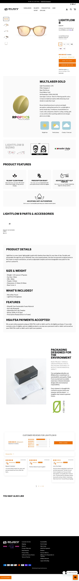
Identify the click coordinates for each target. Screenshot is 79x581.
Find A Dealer (43, 544)
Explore (42, 10)
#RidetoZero (55, 375)
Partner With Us (44, 552)
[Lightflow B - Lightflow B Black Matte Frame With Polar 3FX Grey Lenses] (14, 522)
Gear (53, 8)
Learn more (61, 73)
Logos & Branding (44, 560)
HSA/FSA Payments (45, 548)
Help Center (43, 546)
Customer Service (26, 541)
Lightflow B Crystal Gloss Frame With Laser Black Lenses (63, 44)
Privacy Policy (25, 552)
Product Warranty (26, 548)
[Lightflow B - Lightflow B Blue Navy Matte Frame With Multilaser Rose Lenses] (4, 525)
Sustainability (43, 541)
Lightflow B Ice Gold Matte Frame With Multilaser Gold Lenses (60, 44)
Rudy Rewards (25, 550)
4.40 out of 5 (19, 442)
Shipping (24, 544)
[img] (9, 460)
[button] (62, 54)
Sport (36, 10)
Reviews (42, 550)
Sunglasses (27, 8)
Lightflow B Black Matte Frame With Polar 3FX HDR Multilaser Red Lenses (60, 48)
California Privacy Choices (28, 555)
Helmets (36, 8)
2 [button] (38, 486)
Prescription (45, 8)
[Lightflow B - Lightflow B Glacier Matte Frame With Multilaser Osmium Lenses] (11, 522)
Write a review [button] (63, 442)
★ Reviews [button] (6, 577)
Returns (24, 546)
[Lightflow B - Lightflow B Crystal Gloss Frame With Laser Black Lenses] (8, 522)
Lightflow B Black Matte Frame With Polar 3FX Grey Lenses (71, 44)
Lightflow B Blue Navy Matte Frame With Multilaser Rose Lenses (63, 48)
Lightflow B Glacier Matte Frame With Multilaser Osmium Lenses (67, 44)
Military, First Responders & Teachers (47, 555)
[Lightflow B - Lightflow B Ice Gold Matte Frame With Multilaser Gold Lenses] (4, 522)
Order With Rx (67, 65)
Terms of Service (26, 557)
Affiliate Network (44, 558)
